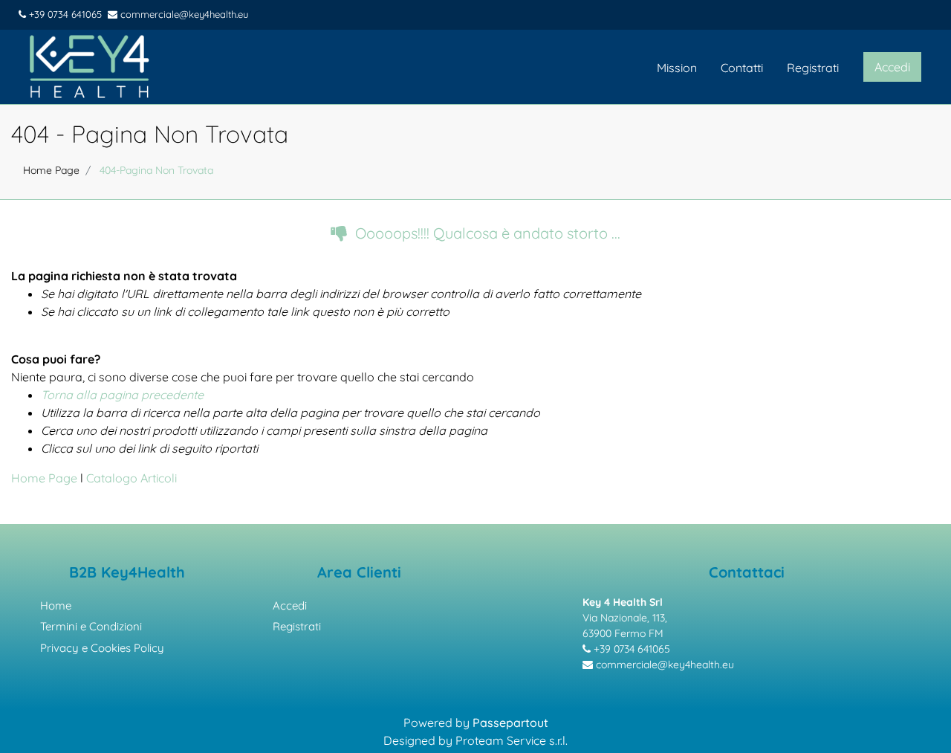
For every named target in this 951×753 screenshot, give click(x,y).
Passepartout (510, 722)
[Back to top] (920, 719)
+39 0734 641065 (64, 14)
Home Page (51, 170)
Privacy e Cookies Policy (102, 648)
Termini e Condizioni (91, 626)
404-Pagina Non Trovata (156, 170)
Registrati (813, 67)
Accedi (290, 605)
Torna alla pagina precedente (122, 394)
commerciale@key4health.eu (182, 14)
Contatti (742, 67)
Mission (677, 67)
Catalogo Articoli (131, 478)
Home (55, 605)
